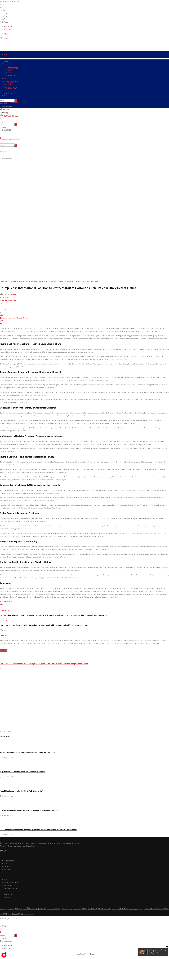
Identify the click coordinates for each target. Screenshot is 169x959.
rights (144, 909)
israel (91, 908)
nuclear (109, 909)
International (12, 75)
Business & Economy (11, 87)
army (9, 909)
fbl (55, 908)
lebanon (100, 908)
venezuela (26, 914)
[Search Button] (0, 97)
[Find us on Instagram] (5, 850)
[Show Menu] (0, 118)
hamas (70, 909)
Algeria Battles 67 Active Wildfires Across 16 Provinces (22, 771)
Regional (10, 72)
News (6, 63)
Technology (8, 84)
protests (137, 909)
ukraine (15, 913)
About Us (7, 897)
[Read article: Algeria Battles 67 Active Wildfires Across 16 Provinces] (84, 763)
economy (49, 909)
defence (34, 909)
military (105, 909)
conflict (27, 908)
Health (6, 90)
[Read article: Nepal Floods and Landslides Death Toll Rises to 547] (84, 783)
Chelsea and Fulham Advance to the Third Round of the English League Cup (30, 810)
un (19, 913)
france (58, 908)
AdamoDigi (30, 918)
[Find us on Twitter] (3, 850)
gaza (62, 908)
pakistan (114, 909)
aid (6, 909)
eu (53, 909)
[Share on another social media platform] (1, 323)
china (16, 908)
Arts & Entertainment (11, 102)
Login (7, 33)
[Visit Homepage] (4, 38)
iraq (86, 908)
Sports (6, 95)
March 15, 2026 (5, 297)
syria (165, 908)
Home (6, 54)
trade (1, 914)
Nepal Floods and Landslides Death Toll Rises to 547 (21, 791)
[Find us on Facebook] (0, 850)
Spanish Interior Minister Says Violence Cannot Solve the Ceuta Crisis (28, 752)
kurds (95, 909)
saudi (153, 909)
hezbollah (78, 909)
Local (9, 69)
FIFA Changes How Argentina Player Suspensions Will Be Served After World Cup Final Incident (38, 829)
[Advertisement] (35, 44)
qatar (141, 909)
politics (132, 908)
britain (12, 908)
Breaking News (13, 66)
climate (20, 909)
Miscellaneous (8, 93)
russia (149, 908)
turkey (9, 914)
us (22, 913)
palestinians (122, 908)
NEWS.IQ (13, 294)
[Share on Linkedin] (0, 320)
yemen (32, 914)
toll (168, 909)
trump (5, 913)
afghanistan (2, 909)
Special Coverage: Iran (12, 139)
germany (66, 909)
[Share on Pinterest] (2, 320)
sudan (157, 908)
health (74, 909)
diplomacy (41, 908)
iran (83, 908)
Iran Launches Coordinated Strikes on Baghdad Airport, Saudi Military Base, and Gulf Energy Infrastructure (44, 664)
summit (161, 909)
